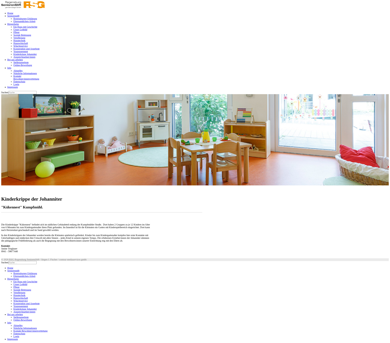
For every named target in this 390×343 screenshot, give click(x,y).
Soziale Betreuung (22, 35)
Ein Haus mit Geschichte (25, 27)
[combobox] (22, 92)
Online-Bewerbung (22, 65)
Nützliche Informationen (25, 73)
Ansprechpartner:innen (24, 57)
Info (9, 68)
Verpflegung (19, 38)
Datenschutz (19, 81)
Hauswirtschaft (20, 43)
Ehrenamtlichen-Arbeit (24, 21)
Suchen (4, 92)
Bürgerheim (13, 24)
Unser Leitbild (20, 29)
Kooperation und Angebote (26, 48)
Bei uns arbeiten (15, 59)
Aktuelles (18, 70)
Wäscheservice (20, 46)
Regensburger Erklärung (25, 18)
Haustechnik (19, 40)
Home (10, 13)
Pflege (16, 32)
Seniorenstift (13, 16)
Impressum (12, 87)
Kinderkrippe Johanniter (25, 54)
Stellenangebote (21, 62)
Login (16, 84)
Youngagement (20, 51)
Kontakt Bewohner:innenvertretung (26, 77)
